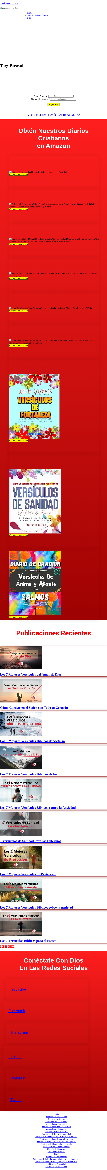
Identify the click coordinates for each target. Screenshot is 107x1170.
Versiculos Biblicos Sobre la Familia (56, 1144)
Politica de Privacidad (56, 1164)
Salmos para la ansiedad (56, 1156)
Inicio (56, 1114)
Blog (29, 18)
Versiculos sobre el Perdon (56, 1131)
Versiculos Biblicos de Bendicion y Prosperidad (56, 1136)
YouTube (18, 989)
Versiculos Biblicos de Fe (56, 1121)
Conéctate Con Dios (9, 3)
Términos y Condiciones (56, 1166)
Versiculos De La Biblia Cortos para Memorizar (56, 1161)
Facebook (16, 1011)
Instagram (19, 1032)
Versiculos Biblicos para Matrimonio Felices (56, 1141)
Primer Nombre (40, 96)
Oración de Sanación (56, 1149)
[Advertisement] (53, 40)
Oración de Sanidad (56, 1151)
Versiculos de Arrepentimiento (56, 1146)
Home (29, 13)
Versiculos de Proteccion (56, 1124)
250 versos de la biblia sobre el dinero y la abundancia (56, 1159)
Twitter (16, 1100)
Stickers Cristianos (56, 1119)
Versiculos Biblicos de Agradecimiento (56, 1139)
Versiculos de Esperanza (56, 1129)
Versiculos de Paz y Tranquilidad (56, 1134)
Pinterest (17, 1078)
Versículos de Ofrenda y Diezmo (56, 1126)
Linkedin (15, 1057)
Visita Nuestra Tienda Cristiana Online (53, 115)
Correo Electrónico (40, 99)
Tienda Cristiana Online (37, 15)
